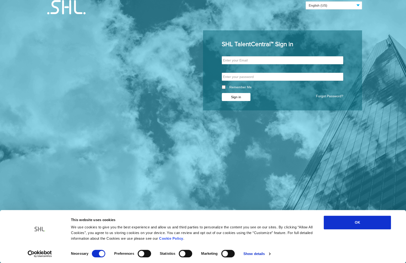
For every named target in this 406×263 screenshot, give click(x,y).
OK (357, 222)
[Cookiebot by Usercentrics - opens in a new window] (39, 253)
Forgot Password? (329, 96)
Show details (254, 254)
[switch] (144, 253)
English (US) (318, 5)
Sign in (236, 97)
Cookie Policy (171, 238)
